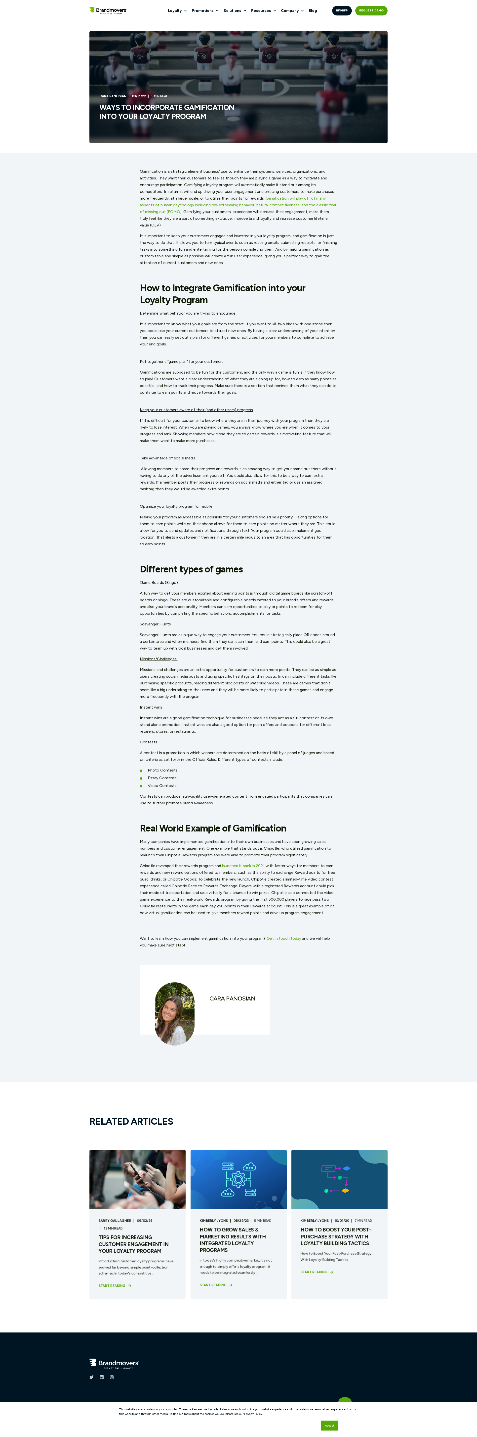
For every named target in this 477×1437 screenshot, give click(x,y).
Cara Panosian (112, 96)
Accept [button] (329, 1425)
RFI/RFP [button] (342, 10)
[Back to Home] (108, 10)
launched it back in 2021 (243, 865)
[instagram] (110, 1377)
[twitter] (93, 1377)
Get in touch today (284, 938)
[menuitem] (185, 10)
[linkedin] (102, 1377)
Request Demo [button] (371, 10)
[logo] (114, 1364)
